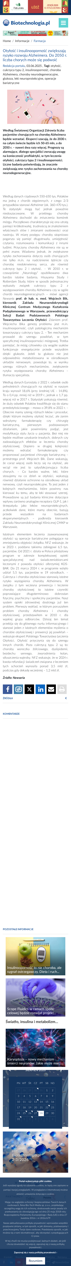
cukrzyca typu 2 (13, 70)
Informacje (22, 41)
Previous (12, 1070)
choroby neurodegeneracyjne (38, 74)
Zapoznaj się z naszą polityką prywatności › (35, 1252)
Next (59, 1070)
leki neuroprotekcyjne (28, 78)
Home (7, 41)
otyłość (56, 65)
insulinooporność (36, 70)
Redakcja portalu (14, 65)
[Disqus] (35, 773)
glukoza (8, 78)
